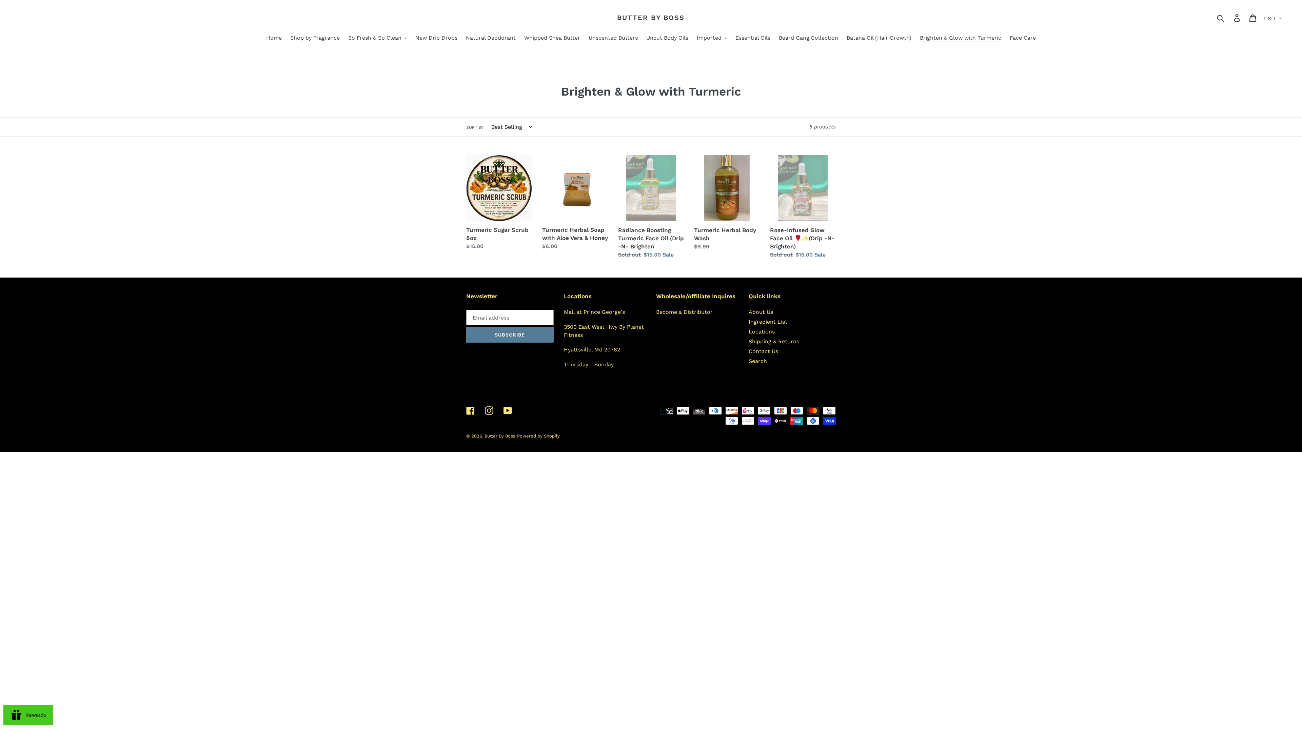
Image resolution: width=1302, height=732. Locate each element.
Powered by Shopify (538, 436)
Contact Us (763, 351)
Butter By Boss (651, 18)
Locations (762, 331)
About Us (761, 312)
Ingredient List (768, 322)
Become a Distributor (684, 312)
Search (758, 361)
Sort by (475, 127)
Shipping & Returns (774, 341)
